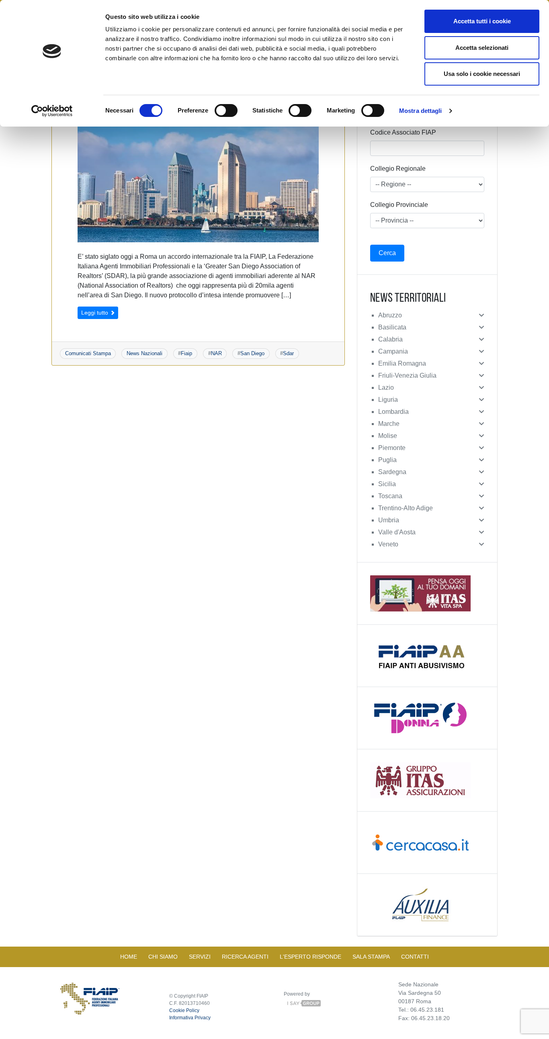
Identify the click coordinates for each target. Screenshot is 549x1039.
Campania (393, 351)
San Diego (252, 353)
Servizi (200, 956)
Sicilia (387, 484)
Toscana (390, 496)
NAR (216, 353)
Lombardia (393, 411)
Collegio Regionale (398, 168)
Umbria (388, 520)
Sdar (288, 353)
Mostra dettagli (420, 110)
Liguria (388, 399)
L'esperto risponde (310, 956)
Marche (388, 423)
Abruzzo (390, 315)
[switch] (226, 110)
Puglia (387, 459)
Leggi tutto (95, 312)
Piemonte (392, 447)
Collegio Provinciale (399, 204)
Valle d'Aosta (397, 532)
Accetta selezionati (481, 47)
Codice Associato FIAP (403, 132)
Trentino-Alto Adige (405, 508)
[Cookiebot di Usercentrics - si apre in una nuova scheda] (52, 111)
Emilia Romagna (402, 363)
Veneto (388, 544)
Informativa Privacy (190, 1018)
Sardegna (392, 471)
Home (128, 956)
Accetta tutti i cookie (482, 21)
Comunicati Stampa (88, 353)
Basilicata (392, 327)
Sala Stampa (371, 956)
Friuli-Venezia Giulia (407, 375)
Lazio (386, 387)
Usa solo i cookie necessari (482, 73)
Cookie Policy (184, 1010)
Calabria (390, 339)
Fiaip (186, 353)
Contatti (415, 956)
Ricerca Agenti (245, 956)
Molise (387, 435)
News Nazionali (144, 353)
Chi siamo (163, 956)
